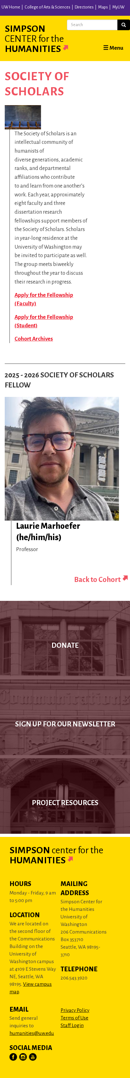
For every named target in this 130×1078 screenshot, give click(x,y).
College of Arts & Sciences (47, 7)
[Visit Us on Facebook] (13, 1057)
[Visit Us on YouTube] (33, 1057)
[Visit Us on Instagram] (23, 1057)
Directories (84, 7)
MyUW (118, 7)
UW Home (11, 7)
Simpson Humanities (34, 39)
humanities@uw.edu (31, 1033)
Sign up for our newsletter (65, 724)
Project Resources (65, 803)
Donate (65, 645)
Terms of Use (74, 1017)
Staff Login (72, 1025)
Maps (103, 7)
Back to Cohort (97, 580)
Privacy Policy (75, 1010)
